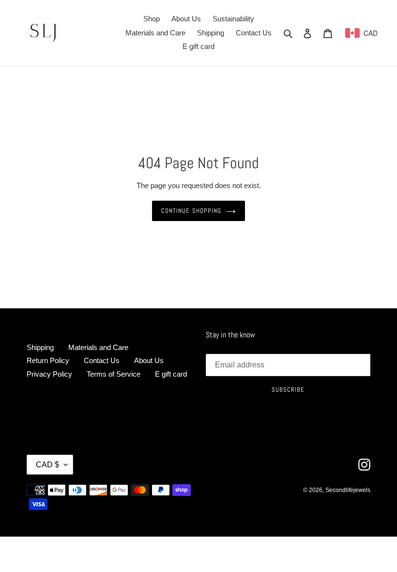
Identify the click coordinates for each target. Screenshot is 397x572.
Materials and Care (98, 347)
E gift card (171, 374)
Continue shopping (191, 211)
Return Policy (48, 360)
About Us (149, 360)
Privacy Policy (49, 374)
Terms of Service (113, 374)
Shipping (40, 347)
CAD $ (47, 465)
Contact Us (102, 360)
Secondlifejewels (347, 490)
